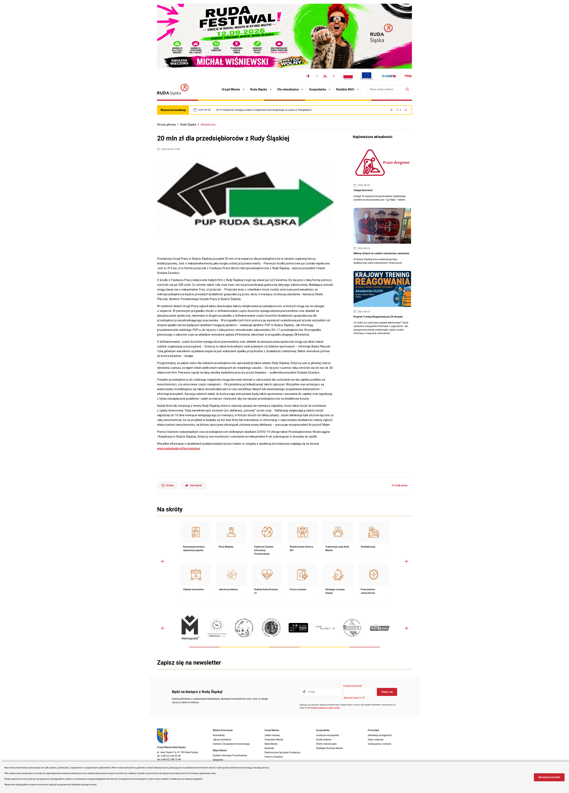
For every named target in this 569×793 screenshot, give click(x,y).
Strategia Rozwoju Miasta (329, 748)
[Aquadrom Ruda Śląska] (379, 628)
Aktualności (208, 124)
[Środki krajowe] (348, 76)
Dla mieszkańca (288, 89)
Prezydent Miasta (273, 739)
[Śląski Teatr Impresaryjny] (298, 627)
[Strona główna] (172, 89)
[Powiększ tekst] (333, 76)
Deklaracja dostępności (380, 735)
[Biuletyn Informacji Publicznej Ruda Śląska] (408, 76)
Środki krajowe (323, 739)
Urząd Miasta (231, 89)
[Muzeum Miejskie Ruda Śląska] (244, 627)
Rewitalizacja (373, 540)
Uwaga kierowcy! (382, 173)
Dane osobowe (375, 739)
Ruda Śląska (258, 89)
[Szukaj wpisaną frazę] (408, 89)
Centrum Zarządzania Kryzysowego (231, 743)
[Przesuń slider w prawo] (406, 561)
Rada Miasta (270, 743)
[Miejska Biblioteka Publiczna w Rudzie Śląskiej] (271, 627)
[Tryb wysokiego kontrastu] (308, 76)
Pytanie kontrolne (352, 686)
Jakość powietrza (231, 582)
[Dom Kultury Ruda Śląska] (325, 628)
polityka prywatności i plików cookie (325, 708)
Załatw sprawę (272, 735)
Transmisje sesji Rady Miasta (338, 540)
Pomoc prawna (302, 582)
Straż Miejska (231, 540)
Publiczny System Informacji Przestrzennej (267, 540)
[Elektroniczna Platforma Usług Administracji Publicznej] (388, 76)
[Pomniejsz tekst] (316, 76)
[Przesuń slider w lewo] (163, 561)
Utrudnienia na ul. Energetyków (264, 110)
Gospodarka (317, 89)
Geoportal (218, 759)
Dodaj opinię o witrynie (379, 743)
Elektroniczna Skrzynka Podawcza (282, 752)
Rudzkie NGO (345, 89)
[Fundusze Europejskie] (366, 76)
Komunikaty (219, 735)
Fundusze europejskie (327, 735)
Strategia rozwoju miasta (338, 582)
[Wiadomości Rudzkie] (352, 627)
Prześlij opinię (399, 485)
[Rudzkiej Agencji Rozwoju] (217, 627)
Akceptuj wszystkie (549, 777)
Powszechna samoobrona (373, 582)
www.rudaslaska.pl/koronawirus (178, 448)
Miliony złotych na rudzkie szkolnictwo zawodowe (382, 236)
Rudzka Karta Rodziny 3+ (267, 582)
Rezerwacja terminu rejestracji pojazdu (196, 540)
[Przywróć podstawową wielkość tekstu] (325, 76)
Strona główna (166, 124)
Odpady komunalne (196, 582)
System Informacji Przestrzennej (230, 755)
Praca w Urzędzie (273, 756)
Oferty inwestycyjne (326, 743)
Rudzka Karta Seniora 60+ (302, 540)
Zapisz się (387, 691)
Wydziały (269, 748)
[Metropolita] (189, 627)
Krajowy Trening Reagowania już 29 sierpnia (382, 303)
